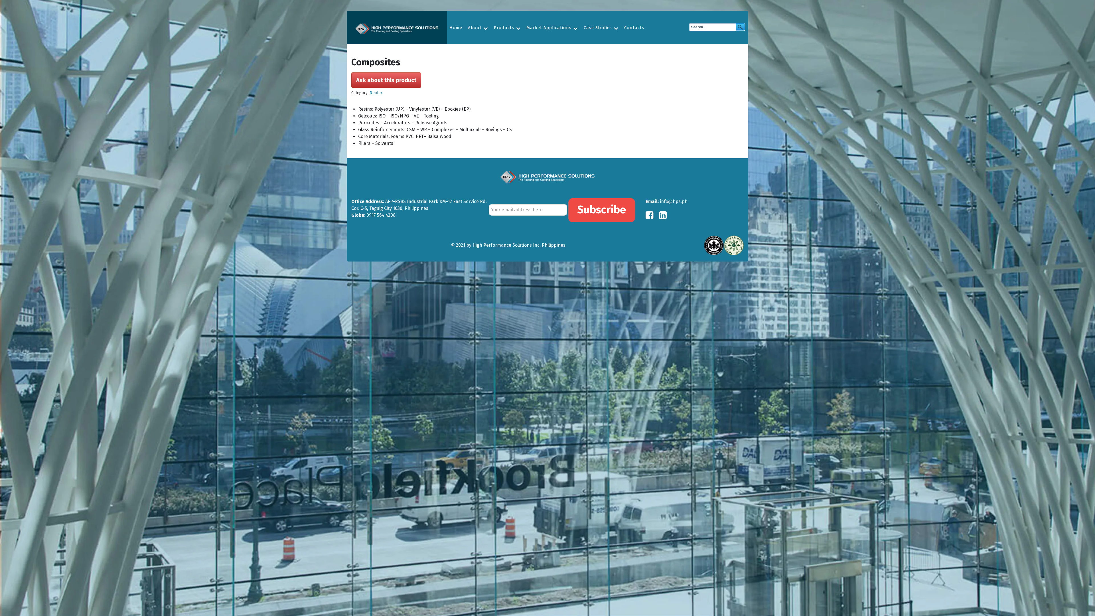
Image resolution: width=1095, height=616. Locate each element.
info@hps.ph (674, 201)
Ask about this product (386, 80)
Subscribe (601, 209)
